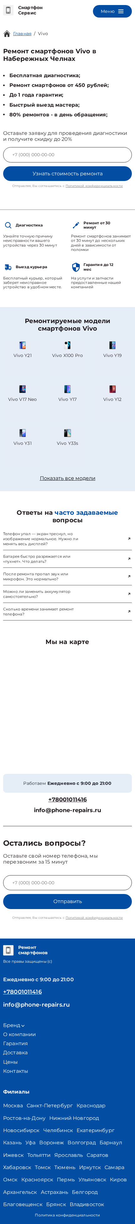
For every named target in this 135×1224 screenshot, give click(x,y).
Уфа (30, 1143)
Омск (10, 1180)
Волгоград (81, 1143)
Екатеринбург (96, 1130)
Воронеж (51, 1143)
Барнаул (111, 1143)
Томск (43, 1167)
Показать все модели (67, 478)
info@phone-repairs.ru (67, 810)
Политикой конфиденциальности (94, 186)
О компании (19, 1034)
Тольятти (39, 1155)
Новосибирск (21, 1130)
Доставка (15, 1053)
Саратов (97, 1155)
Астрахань (54, 1192)
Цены (10, 1062)
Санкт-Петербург (50, 1106)
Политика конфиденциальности (67, 1215)
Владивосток (87, 1204)
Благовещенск (22, 1204)
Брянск (56, 1204)
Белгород (85, 1192)
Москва (13, 1106)
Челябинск (58, 1130)
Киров (118, 1180)
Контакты (15, 1071)
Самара (114, 1167)
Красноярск (37, 1180)
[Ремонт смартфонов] (8, 950)
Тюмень (64, 1167)
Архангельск (20, 1192)
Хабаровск (17, 1167)
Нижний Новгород (74, 1118)
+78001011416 (67, 799)
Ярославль (68, 1155)
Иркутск (90, 1167)
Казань (12, 1143)
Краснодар (91, 1106)
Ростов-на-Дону (24, 1118)
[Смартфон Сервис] (8, 10)
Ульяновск (92, 1180)
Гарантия (15, 1043)
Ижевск (13, 1155)
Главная (22, 33)
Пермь (66, 1180)
